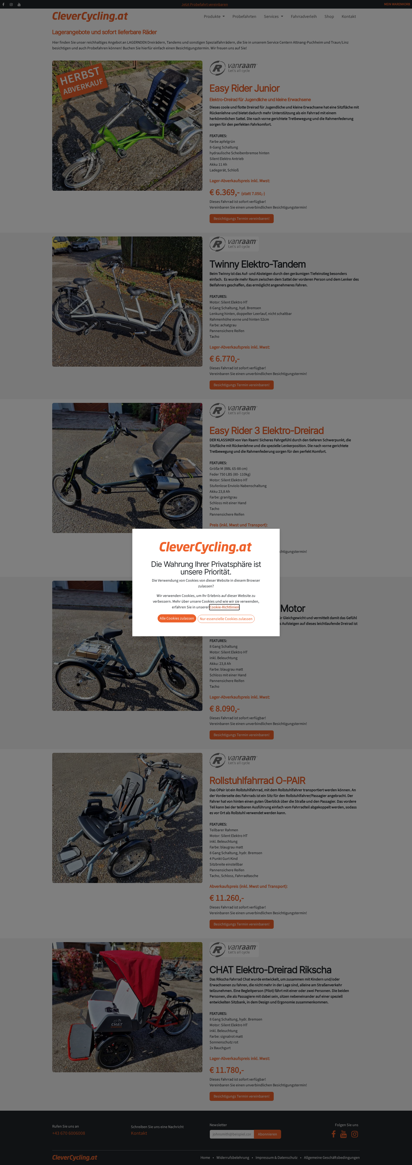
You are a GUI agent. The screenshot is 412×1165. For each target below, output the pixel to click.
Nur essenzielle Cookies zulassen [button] (226, 618)
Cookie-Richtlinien (224, 607)
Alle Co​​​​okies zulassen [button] (177, 618)
